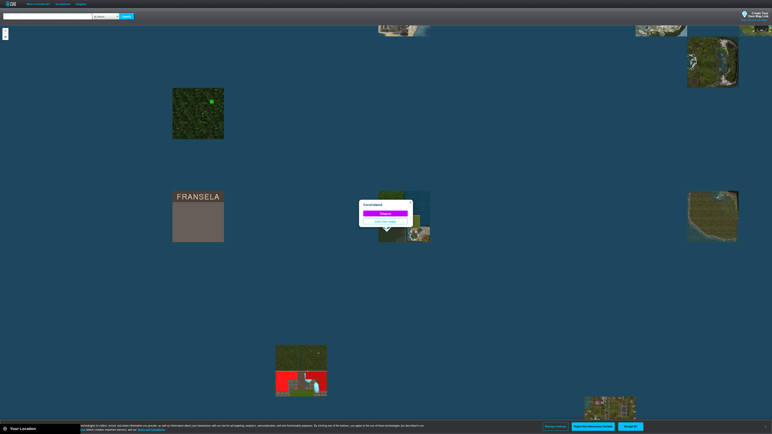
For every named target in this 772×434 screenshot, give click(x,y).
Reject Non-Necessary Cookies (593, 426)
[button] (410, 202)
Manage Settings (555, 426)
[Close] (765, 426)
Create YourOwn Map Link (758, 14)
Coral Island (372, 204)
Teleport (385, 214)
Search (126, 16)
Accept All (630, 426)
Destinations (63, 4)
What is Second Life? (38, 4)
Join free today (385, 221)
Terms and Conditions (151, 429)
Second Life (13, 3)
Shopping (80, 4)
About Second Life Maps (754, 20)
